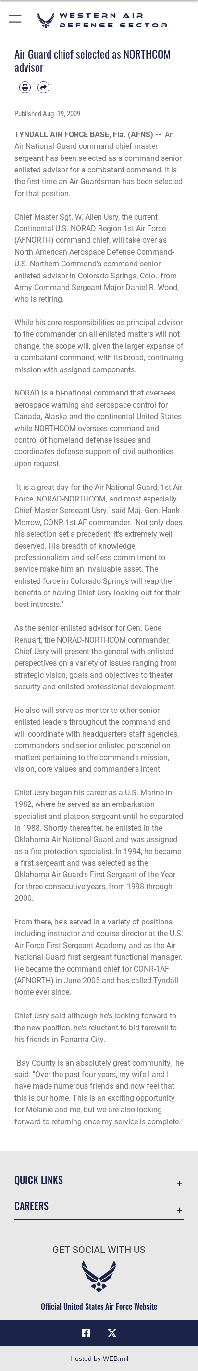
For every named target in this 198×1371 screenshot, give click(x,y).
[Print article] (25, 87)
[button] (15, 20)
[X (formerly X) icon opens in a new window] (112, 1333)
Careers (31, 1206)
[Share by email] (43, 87)
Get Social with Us (99, 1249)
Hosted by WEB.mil (99, 1358)
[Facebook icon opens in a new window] (86, 1333)
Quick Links (38, 1180)
